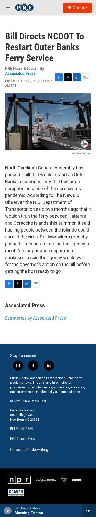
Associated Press (20, 73)
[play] (8, 510)
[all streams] (89, 510)
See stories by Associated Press (35, 318)
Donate (79, 7)
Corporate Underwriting (29, 450)
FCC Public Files (22, 439)
